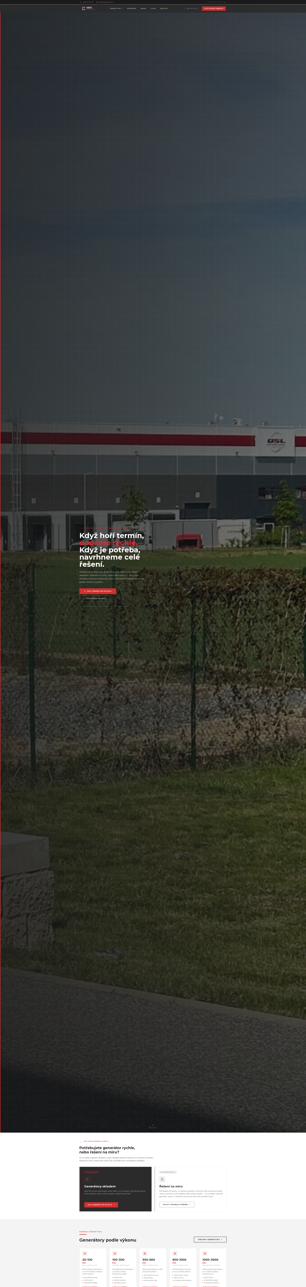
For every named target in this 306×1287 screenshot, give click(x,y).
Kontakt (164, 8)
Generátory (115, 8)
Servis (143, 8)
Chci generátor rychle (99, 591)
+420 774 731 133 (88, 2)
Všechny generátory (209, 1239)
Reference (131, 8)
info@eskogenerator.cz (106, 2)
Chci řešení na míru (96, 598)
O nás (153, 8)
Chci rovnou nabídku (214, 8)
